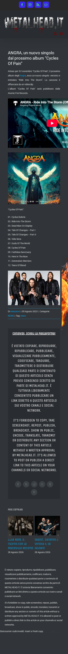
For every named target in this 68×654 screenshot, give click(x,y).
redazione (15, 311)
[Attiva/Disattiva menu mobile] (61, 33)
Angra (23, 75)
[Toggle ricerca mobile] (55, 33)
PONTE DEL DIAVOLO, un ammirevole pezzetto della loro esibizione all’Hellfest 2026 (20, 548)
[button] (10, 541)
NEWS (11, 316)
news (23, 316)
